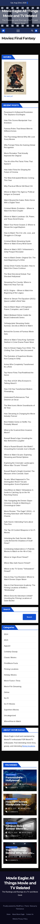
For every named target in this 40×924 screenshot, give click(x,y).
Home (8, 914)
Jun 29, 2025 (12, 832)
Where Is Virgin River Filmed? (16, 557)
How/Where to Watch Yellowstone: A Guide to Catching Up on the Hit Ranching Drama (18, 492)
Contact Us (29, 914)
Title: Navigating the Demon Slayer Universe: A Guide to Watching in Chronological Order (18, 503)
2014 (6, 634)
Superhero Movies (11, 710)
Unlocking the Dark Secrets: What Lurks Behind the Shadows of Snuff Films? (18, 540)
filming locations (28, 746)
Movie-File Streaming (12, 686)
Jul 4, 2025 (12, 808)
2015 (6, 640)
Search (6, 609)
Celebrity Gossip (10, 652)
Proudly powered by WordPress (13, 906)
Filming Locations (11, 669)
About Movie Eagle (18, 914)
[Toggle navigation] (18, 31)
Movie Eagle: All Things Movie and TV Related (20, 883)
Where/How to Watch (12, 721)
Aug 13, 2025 (13, 784)
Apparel (7, 646)
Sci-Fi (6, 698)
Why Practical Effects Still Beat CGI (18, 186)
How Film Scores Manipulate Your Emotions (16, 804)
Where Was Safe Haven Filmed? (17, 563)
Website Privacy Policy (20, 919)
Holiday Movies (10, 675)
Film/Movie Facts (11, 663)
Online (6, 692)
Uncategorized (10, 715)
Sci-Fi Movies (9, 704)
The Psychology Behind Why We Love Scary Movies (20, 853)
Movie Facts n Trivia (12, 681)
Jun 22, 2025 (12, 857)
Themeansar (20, 909)
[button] (32, 31)
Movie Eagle (26, 784)
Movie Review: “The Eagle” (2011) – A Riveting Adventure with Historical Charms (19, 513)
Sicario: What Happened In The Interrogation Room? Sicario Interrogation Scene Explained (16, 481)
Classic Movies (10, 657)
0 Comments (13, 787)
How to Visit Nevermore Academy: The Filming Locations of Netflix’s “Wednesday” (19, 587)
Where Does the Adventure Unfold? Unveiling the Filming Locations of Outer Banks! (18, 598)
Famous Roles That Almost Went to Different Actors (18, 828)
